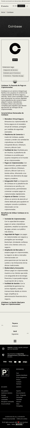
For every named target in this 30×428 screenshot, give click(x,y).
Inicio (3, 12)
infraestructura (12, 355)
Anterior (15, 324)
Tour (17, 373)
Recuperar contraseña (7, 401)
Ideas (17, 404)
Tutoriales (19, 399)
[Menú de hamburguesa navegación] (27, 6)
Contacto (18, 382)
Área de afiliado (5, 404)
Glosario (18, 401)
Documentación (20, 393)
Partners (18, 384)
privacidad (22, 355)
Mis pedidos (4, 391)
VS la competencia (21, 377)
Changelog (19, 406)
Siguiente (15, 332)
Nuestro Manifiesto (21, 375)
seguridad (20, 354)
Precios (18, 379)
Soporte (18, 391)
